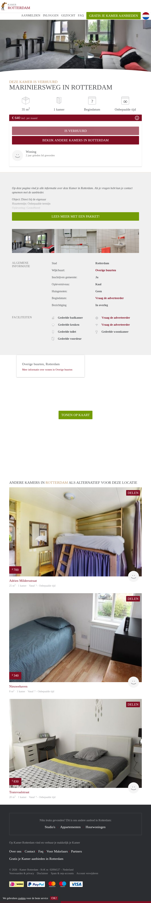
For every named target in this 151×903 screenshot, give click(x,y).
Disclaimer (42, 873)
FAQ (81, 15)
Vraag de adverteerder (109, 298)
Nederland (68, 869)
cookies (22, 898)
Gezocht (68, 15)
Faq (40, 851)
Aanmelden (30, 15)
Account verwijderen (87, 873)
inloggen (51, 15)
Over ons (15, 851)
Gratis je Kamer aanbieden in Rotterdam (36, 859)
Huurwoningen (96, 827)
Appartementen (70, 827)
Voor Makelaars (57, 851)
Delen (133, 493)
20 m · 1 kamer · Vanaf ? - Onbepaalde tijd (32, 797)
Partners (76, 851)
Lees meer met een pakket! (76, 216)
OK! (54, 898)
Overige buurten (105, 270)
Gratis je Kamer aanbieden (113, 16)
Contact (30, 851)
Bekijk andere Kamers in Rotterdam (75, 140)
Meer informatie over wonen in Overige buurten (47, 369)
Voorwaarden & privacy (21, 873)
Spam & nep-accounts (62, 873)
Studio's (50, 827)
